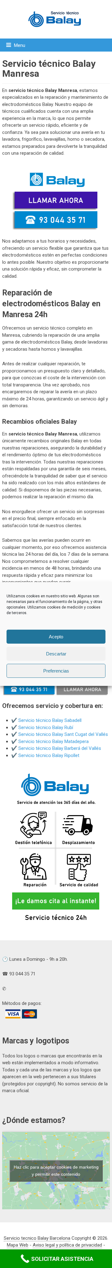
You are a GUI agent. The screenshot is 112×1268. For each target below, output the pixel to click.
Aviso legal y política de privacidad (67, 1245)
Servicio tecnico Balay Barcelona (37, 1238)
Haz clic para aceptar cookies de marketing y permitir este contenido (56, 1171)
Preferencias (56, 670)
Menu (19, 45)
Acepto (56, 636)
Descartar (56, 653)
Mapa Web (17, 1245)
